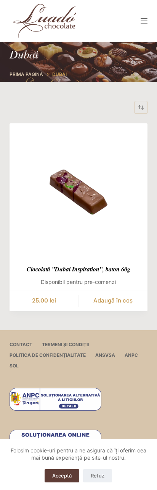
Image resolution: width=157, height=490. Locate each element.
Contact (21, 344)
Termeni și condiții (65, 344)
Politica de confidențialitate (48, 355)
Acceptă (62, 476)
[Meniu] (144, 20)
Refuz (97, 476)
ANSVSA (105, 355)
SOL (14, 366)
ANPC (131, 355)
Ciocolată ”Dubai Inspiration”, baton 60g (78, 269)
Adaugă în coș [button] (113, 300)
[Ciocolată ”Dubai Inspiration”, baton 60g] (79, 192)
